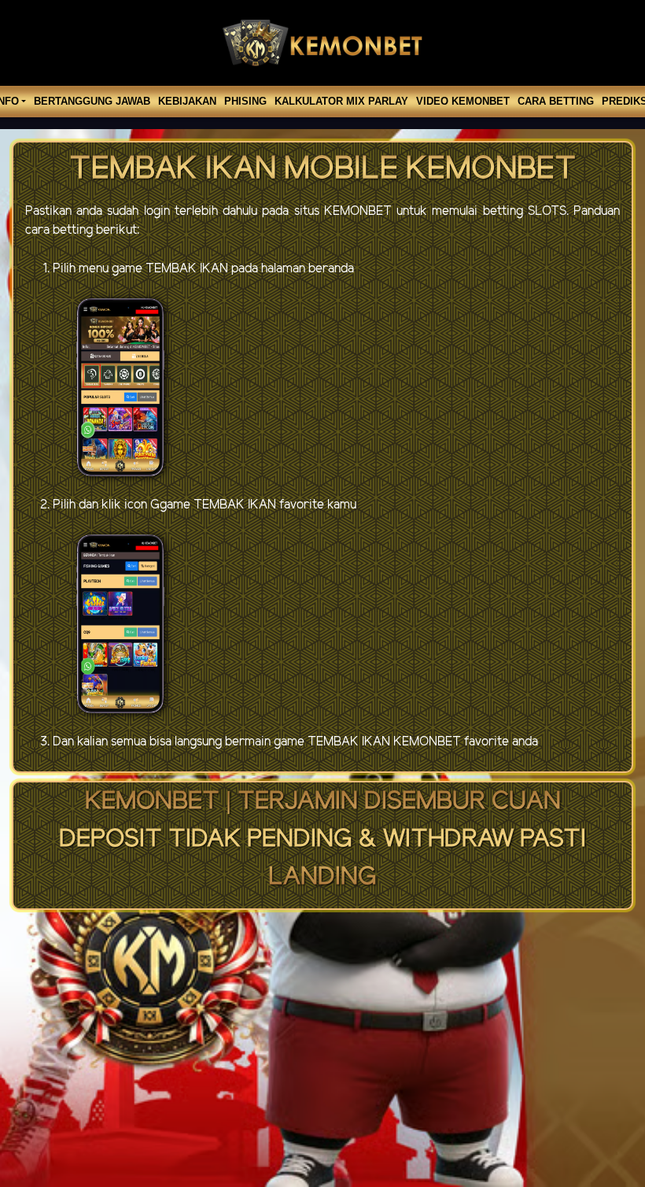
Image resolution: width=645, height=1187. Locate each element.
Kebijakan (187, 101)
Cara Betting (556, 101)
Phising (245, 101)
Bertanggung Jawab (92, 101)
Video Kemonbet (463, 101)
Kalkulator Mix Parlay (341, 101)
